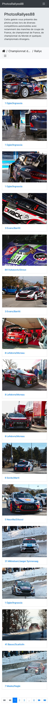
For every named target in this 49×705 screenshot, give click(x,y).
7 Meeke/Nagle (12, 686)
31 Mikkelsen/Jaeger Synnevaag (21, 561)
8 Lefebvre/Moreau (15, 353)
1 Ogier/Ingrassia (13, 103)
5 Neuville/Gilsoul (14, 519)
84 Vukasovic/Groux (15, 269)
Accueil (3, 51)
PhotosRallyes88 (13, 3)
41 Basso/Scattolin (14, 644)
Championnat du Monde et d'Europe (19, 51)
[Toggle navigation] (44, 4)
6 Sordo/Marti (12, 478)
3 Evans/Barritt (12, 228)
